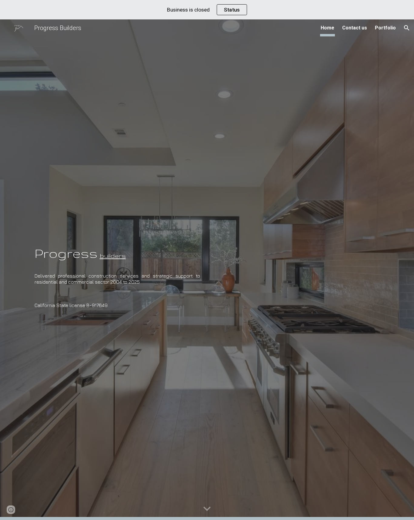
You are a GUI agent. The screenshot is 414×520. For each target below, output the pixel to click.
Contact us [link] (354, 28)
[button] (406, 28)
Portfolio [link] (385, 28)
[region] (207, 9)
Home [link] (327, 28)
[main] (117, 247)
